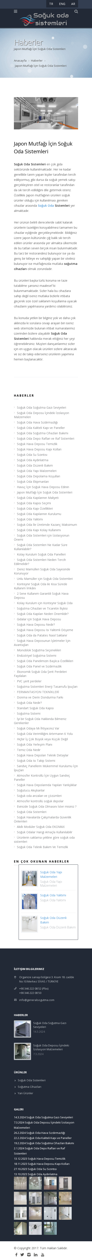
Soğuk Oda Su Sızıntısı (32, 455)
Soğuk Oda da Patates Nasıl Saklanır (42, 635)
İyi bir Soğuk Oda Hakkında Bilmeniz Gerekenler (40, 721)
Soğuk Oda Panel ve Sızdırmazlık (39, 666)
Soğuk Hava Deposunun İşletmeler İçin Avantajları (42, 643)
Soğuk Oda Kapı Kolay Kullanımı (39, 530)
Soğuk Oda (46, 205)
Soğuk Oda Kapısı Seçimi (34, 503)
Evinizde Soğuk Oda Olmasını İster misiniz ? (46, 806)
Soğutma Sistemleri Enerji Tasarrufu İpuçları (47, 686)
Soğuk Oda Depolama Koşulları (38, 476)
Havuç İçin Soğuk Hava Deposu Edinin (43, 487)
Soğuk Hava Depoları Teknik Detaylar (42, 755)
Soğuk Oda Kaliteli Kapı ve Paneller (41, 428)
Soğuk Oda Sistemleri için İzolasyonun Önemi (41, 537)
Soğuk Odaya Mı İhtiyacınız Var (38, 728)
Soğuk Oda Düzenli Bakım (35, 465)
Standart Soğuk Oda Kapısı (35, 708)
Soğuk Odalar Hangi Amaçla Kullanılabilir (44, 832)
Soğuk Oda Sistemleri (31, 812)
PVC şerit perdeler (29, 681)
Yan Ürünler (25, 1093)
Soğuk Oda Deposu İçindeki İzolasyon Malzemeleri (41, 415)
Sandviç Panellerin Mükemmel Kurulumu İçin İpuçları (46, 768)
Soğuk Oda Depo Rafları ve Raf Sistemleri (45, 438)
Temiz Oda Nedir (28, 750)
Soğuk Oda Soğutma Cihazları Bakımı (42, 433)
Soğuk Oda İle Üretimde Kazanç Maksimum (47, 525)
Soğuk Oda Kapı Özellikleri (35, 508)
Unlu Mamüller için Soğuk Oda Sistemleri (45, 579)
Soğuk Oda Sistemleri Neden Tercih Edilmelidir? (40, 562)
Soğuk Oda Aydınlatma (32, 460)
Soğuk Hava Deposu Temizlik (37, 444)
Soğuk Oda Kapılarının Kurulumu (39, 514)
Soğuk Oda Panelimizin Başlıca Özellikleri (45, 661)
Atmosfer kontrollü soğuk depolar (40, 801)
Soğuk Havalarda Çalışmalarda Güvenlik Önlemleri (42, 819)
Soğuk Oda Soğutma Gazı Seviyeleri (41, 407)
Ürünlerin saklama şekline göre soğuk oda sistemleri (44, 839)
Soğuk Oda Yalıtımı (30, 519)
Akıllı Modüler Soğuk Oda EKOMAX (41, 827)
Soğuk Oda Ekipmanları (33, 481)
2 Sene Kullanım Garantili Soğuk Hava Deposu (41, 595)
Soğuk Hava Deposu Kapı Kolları (39, 449)
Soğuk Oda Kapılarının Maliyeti (38, 498)
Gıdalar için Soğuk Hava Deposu (39, 619)
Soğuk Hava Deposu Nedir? (36, 624)
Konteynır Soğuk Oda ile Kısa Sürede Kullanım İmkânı (40, 586)
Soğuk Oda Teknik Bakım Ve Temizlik (42, 847)
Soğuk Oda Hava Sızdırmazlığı (37, 422)
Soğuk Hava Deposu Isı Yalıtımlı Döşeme (45, 630)
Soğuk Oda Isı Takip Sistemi (36, 761)
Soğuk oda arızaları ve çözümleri (39, 796)
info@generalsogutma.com (36, 1000)
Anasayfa (20, 60)
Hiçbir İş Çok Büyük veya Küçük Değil (42, 739)
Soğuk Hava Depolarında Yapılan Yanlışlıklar (47, 785)
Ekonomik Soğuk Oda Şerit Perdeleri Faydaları (40, 674)
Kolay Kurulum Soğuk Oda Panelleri (41, 554)
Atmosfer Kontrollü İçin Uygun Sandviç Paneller (42, 777)
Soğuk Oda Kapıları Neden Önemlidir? (42, 614)
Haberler (37, 60)
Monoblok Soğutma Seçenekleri (39, 650)
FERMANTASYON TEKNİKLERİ (38, 692)
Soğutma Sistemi (28, 713)
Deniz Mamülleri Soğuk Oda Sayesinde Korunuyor (42, 571)
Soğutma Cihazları (29, 1087)
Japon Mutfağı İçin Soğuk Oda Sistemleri (44, 492)
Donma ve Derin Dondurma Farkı (40, 697)
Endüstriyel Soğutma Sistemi (36, 655)
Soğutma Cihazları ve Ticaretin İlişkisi (42, 608)
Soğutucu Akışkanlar (31, 790)
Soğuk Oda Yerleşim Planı (34, 744)
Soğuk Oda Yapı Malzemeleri (36, 471)
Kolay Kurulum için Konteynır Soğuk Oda (45, 603)
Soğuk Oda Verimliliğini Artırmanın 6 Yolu (45, 734)
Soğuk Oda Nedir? (29, 703)
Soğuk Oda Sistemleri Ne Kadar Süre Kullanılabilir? (40, 547)
